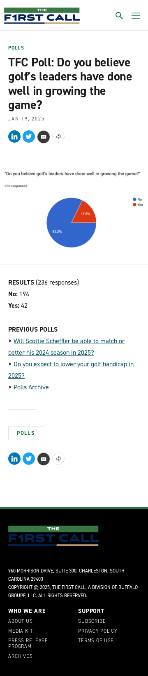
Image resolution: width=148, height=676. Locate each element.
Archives (20, 657)
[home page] (42, 15)
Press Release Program (28, 644)
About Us (20, 621)
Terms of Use (96, 641)
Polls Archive (31, 387)
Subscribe (92, 621)
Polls (16, 48)
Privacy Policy (97, 631)
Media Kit (20, 631)
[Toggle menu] (135, 15)
